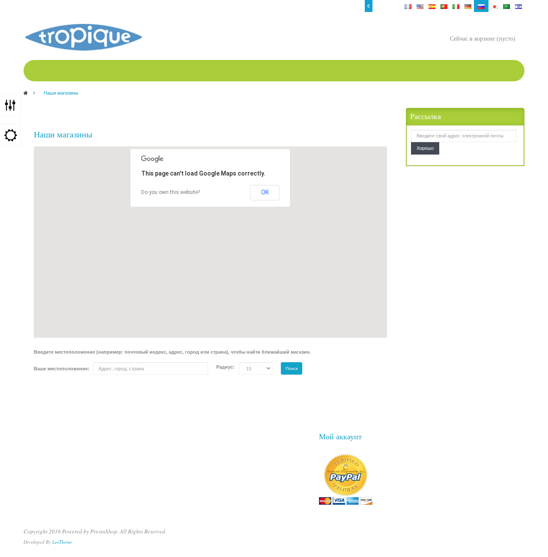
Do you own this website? (170, 192)
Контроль (91, 6)
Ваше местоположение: (61, 368)
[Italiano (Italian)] (456, 6)
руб (379, 6)
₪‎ (390, 6)
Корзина (161, 6)
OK (265, 192)
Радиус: (225, 366)
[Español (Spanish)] (432, 6)
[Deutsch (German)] (468, 6)
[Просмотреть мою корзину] (441, 40)
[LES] (83, 37)
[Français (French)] (408, 6)
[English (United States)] (420, 6)
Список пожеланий (127, 6)
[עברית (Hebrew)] (518, 6)
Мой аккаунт (62, 6)
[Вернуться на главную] (26, 92)
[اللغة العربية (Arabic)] (506, 6)
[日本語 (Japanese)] (494, 6)
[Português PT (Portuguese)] (444, 6)
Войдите (35, 6)
